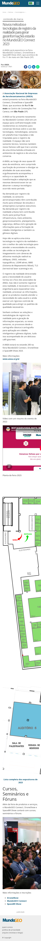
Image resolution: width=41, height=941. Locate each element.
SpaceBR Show (14, 904)
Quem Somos (7, 927)
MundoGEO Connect (17, 901)
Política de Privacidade (11, 930)
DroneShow (12, 898)
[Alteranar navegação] (38, 3)
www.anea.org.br (11, 359)
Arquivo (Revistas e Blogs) (12, 932)
